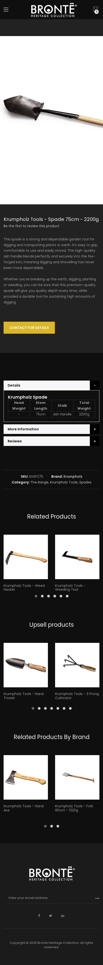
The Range (39, 482)
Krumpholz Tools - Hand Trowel (24, 695)
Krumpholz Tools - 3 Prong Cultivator (77, 695)
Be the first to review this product (31, 226)
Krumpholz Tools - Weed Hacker (24, 587)
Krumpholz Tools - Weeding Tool (70, 587)
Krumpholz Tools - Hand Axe (24, 808)
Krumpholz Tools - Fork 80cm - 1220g (74, 808)
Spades (85, 482)
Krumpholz (72, 476)
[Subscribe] (97, 898)
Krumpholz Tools (64, 482)
